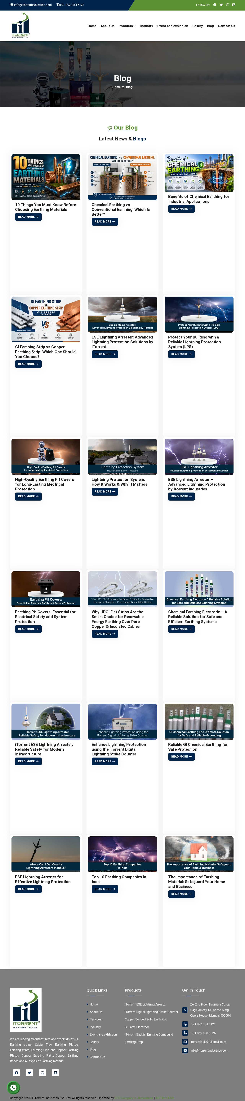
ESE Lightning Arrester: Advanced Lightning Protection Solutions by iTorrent (122, 342)
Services (95, 1019)
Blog (210, 26)
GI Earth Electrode (137, 1027)
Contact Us (226, 26)
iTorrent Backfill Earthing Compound (149, 1034)
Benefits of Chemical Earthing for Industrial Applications (198, 199)
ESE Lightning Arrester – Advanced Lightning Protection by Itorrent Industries (196, 484)
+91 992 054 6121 (72, 5)
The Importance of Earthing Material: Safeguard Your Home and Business (196, 882)
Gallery (197, 26)
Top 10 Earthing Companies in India (119, 879)
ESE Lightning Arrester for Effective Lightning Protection (43, 879)
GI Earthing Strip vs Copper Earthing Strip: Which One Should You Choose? (45, 352)
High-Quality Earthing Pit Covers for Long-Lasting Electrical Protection (44, 484)
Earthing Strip (134, 1042)
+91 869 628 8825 (203, 1033)
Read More (26, 216)
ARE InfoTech (165, 1098)
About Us (107, 26)
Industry (146, 26)
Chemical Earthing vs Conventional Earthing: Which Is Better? (121, 209)
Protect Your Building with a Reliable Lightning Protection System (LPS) (194, 342)
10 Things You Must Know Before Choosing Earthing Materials (45, 207)
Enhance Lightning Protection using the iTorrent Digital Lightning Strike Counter (119, 749)
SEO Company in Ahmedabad (134, 1098)
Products (126, 26)
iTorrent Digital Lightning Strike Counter (151, 1012)
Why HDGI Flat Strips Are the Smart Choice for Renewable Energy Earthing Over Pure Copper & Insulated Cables (118, 619)
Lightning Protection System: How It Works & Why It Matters (119, 482)
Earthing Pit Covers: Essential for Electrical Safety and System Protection (45, 617)
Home (92, 26)
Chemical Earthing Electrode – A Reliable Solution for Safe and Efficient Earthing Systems (197, 617)
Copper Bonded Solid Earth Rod (146, 1019)
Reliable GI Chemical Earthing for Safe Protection (198, 747)
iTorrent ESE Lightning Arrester (146, 1004)
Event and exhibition (172, 26)
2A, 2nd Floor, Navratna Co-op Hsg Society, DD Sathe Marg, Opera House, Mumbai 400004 (210, 1010)
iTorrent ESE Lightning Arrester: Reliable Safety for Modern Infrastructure (44, 749)
